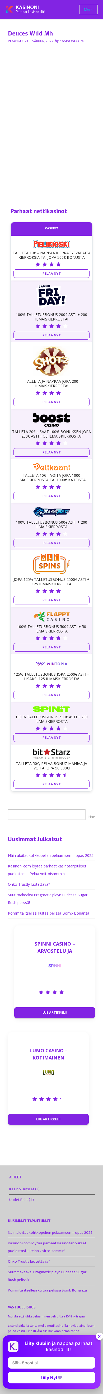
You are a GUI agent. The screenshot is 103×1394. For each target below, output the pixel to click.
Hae (91, 816)
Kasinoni (27, 7)
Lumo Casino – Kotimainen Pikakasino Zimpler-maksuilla (48, 1054)
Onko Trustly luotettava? (29, 884)
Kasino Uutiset (21, 1189)
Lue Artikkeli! (55, 1012)
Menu (88, 9)
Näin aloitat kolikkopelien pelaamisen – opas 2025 (50, 855)
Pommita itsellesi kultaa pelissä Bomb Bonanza (48, 913)
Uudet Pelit (18, 1199)
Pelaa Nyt (52, 273)
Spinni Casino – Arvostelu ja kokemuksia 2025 (55, 947)
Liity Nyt (49, 1377)
